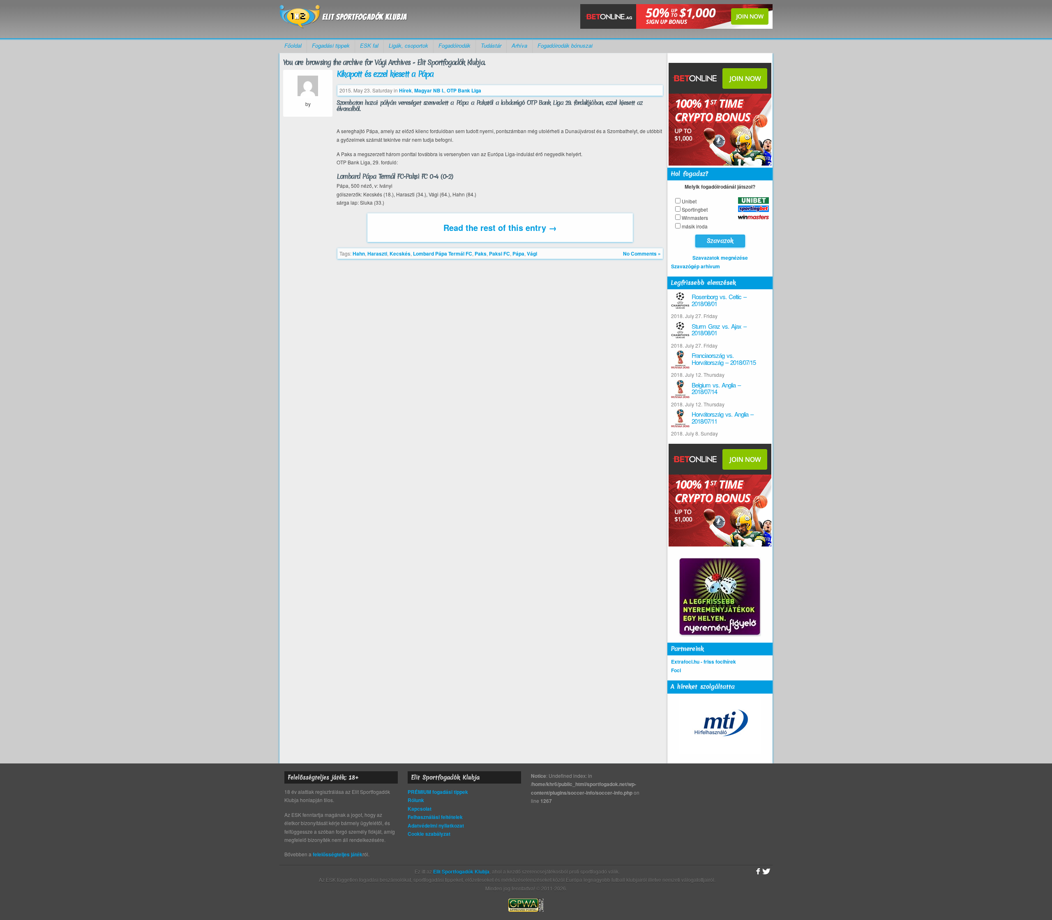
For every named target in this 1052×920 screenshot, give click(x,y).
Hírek (405, 90)
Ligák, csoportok (408, 45)
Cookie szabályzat (429, 833)
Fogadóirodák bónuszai (565, 45)
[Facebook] (757, 871)
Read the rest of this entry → (500, 227)
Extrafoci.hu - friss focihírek (703, 661)
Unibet (689, 201)
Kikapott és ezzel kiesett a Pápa (385, 74)
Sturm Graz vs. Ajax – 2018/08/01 (719, 329)
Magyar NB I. (429, 90)
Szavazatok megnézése (720, 257)
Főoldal (293, 45)
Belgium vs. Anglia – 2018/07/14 (716, 388)
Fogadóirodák (454, 45)
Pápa (518, 253)
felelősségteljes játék (337, 854)
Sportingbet (695, 209)
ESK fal (369, 45)
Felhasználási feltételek (435, 817)
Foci (676, 670)
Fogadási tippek (331, 45)
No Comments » (642, 253)
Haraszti (377, 253)
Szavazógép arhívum (695, 266)
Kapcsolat (419, 808)
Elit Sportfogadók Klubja (343, 19)
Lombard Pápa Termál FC (442, 253)
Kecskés (400, 253)
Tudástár (491, 45)
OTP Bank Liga (464, 90)
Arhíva (519, 45)
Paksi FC (499, 253)
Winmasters (695, 217)
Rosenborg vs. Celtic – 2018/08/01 (719, 300)
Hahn (359, 253)
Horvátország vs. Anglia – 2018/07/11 (722, 417)
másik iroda (695, 226)
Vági (532, 253)
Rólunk (416, 800)
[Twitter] (766, 871)
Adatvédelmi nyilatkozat (436, 825)
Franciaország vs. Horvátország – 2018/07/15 (724, 359)
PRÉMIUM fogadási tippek (438, 791)
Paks (481, 253)
